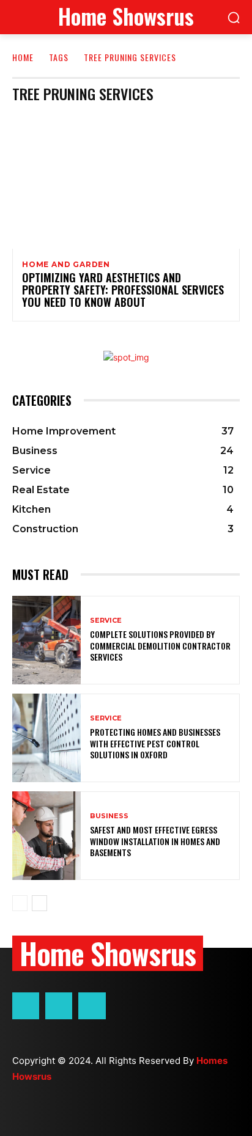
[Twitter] (91, 1005)
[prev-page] (20, 903)
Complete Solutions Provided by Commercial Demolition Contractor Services (160, 645)
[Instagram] (58, 1005)
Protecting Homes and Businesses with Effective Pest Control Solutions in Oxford (155, 742)
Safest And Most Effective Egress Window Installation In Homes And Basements (155, 840)
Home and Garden (66, 264)
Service (106, 620)
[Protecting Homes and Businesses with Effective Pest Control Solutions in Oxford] (46, 738)
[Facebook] (25, 1005)
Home (23, 57)
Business (109, 816)
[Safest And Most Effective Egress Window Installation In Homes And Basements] (46, 835)
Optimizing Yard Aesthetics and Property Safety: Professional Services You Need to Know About (123, 289)
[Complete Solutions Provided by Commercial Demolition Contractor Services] (46, 640)
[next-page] (39, 903)
